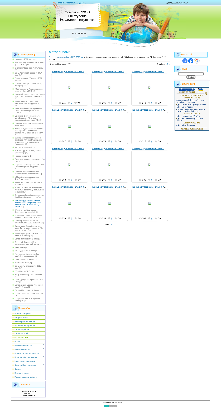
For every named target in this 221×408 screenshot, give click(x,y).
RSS (84, 3)
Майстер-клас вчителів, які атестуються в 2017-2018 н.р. (28, 222)
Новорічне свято (22, 156)
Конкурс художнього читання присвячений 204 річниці (80, 71)
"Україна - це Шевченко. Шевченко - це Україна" (25, 211)
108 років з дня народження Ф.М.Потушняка (27, 178)
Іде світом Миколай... (24, 147)
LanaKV (71, 90)
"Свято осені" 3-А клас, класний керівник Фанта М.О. (28, 90)
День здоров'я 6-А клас (25, 251)
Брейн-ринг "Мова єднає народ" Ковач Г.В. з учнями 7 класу (28, 216)
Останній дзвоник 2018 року (27, 290)
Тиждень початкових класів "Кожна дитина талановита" (27, 173)
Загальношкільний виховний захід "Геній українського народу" (29, 196)
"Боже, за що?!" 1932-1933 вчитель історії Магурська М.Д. (28, 102)
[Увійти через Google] (197, 61)
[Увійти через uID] (185, 60)
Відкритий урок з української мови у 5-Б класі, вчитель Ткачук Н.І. (30, 95)
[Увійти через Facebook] (190, 60)
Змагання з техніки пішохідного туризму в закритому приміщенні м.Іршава (29, 190)
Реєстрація (70, 3)
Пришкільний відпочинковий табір (29, 293)
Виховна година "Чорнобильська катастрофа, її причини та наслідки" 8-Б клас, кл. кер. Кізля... (30, 131)
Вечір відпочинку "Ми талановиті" (29, 274)
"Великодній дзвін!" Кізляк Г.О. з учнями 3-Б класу (28, 234)
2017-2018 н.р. (77, 57)
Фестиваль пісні (21, 263)
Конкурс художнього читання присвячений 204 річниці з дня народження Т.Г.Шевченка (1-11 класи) (28, 203)
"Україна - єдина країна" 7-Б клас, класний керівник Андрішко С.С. (29, 166)
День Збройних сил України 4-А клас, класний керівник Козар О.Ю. (28, 110)
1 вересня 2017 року (24, 59)
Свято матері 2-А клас (24, 259)
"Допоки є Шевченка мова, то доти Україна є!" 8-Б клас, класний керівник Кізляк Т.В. (27, 118)
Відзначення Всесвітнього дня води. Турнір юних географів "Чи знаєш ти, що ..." (29, 228)
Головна (60, 3)
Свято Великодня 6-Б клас (26, 239)
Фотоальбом (63, 57)
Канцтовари (20, 247)
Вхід (78, 3)
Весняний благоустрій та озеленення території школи (27, 243)
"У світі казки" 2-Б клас (25, 271)
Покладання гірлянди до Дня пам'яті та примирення (27, 255)
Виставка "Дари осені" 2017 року (29, 68)
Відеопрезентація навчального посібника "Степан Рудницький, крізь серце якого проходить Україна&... (28, 141)
